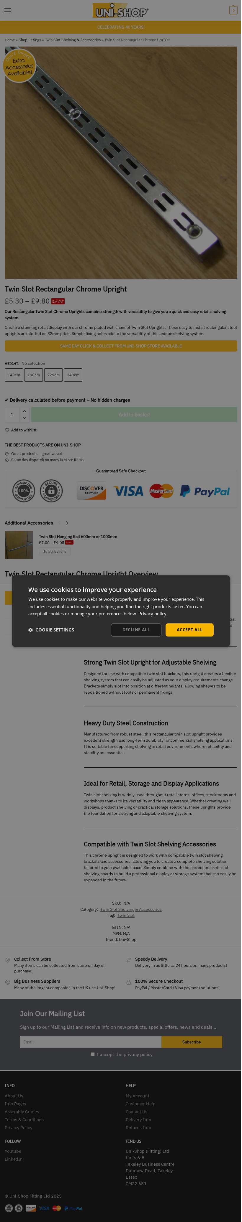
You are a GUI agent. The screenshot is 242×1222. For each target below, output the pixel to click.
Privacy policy (152, 614)
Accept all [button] (189, 629)
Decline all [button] (136, 629)
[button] (51, 630)
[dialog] (121, 611)
